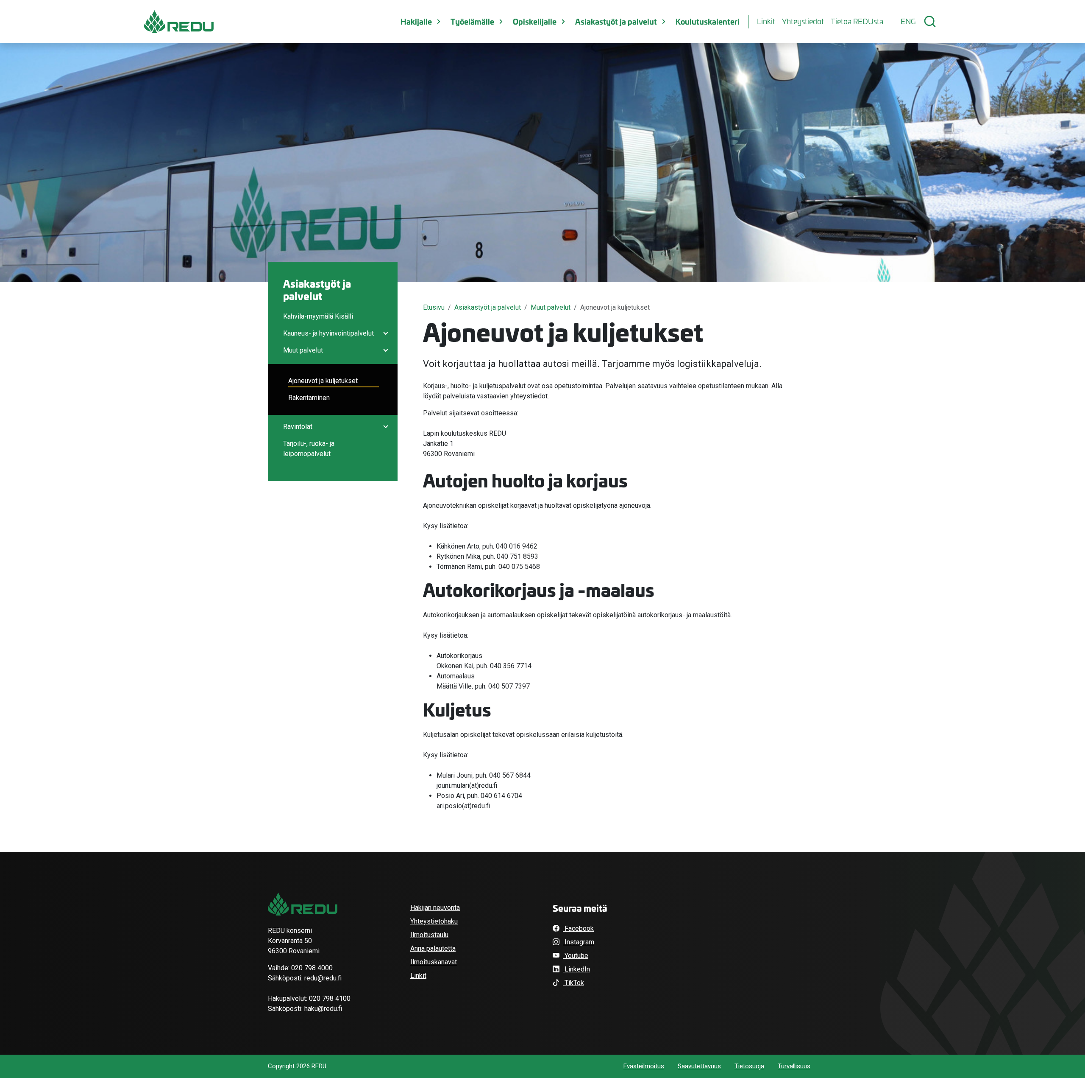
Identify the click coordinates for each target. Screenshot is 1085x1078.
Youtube (575, 956)
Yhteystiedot (803, 21)
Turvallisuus (794, 1066)
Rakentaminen (309, 398)
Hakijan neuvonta (435, 908)
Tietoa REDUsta (857, 21)
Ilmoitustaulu (429, 935)
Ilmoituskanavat (433, 962)
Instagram (578, 942)
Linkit (766, 21)
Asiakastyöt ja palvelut (616, 21)
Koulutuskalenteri (708, 21)
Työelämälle (472, 21)
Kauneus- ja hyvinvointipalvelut (328, 333)
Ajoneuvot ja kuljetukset (323, 381)
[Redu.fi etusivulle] (179, 21)
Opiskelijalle (534, 21)
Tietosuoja (749, 1066)
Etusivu (434, 307)
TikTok (573, 983)
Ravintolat (297, 427)
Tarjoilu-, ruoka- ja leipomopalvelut (308, 449)
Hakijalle (416, 21)
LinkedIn (576, 969)
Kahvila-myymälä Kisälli (318, 316)
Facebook (578, 928)
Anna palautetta (433, 948)
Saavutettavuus (699, 1066)
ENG (908, 21)
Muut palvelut (303, 350)
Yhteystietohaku (434, 921)
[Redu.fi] (302, 904)
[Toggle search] (930, 22)
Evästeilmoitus (643, 1066)
